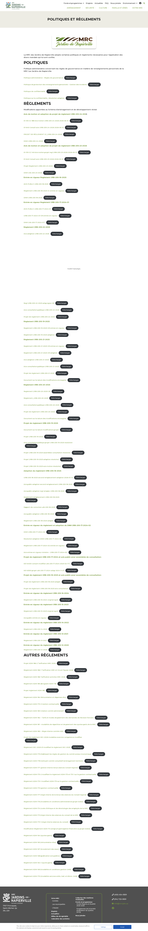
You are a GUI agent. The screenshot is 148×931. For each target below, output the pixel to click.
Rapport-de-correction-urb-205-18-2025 (39, 507)
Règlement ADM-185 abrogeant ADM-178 (40, 684)
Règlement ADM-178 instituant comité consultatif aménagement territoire (53, 761)
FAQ (106, 3)
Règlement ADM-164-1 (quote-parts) (38, 863)
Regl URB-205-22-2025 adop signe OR (39, 303)
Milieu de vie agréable (59, 916)
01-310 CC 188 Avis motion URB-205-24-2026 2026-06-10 (46, 121)
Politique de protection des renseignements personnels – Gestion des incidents (55, 84)
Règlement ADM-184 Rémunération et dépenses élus (45, 697)
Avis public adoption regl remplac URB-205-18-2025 (44, 491)
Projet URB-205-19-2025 (33, 436)
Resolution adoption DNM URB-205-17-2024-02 (43, 539)
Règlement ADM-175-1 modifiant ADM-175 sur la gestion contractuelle (51, 781)
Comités (55, 901)
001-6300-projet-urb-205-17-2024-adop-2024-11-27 (44, 570)
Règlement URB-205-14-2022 (35, 629)
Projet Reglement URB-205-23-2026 (38, 166)
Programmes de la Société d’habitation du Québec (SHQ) (86, 910)
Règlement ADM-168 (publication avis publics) (42, 856)
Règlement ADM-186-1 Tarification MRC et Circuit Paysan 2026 (48, 670)
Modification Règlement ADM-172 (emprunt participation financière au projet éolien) (57, 829)
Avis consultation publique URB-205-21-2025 (41, 366)
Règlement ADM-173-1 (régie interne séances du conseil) (46, 822)
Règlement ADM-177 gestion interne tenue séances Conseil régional (51, 768)
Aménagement (74, 8)
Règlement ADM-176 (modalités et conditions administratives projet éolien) (53, 801)
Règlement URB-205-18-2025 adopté (38, 521)
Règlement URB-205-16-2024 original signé (41, 600)
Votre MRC (137, 8)
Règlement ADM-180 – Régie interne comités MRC (44, 731)
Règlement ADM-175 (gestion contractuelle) (41, 788)
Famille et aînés (119, 8)
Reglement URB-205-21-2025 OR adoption (40, 353)
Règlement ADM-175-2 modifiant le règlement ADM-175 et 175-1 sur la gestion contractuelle (60, 774)
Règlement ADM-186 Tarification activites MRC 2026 (44, 677)
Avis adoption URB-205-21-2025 (36, 360)
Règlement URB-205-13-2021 (35, 640)
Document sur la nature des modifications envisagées (45, 380)
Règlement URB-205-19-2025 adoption (39, 335)
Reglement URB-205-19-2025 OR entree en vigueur (44, 328)
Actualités (99, 3)
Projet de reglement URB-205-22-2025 (39, 317)
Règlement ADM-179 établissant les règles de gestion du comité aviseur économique (57, 754)
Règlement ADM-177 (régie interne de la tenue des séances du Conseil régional (55, 795)
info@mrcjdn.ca (121, 904)
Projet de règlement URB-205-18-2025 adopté (42, 582)
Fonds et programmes (73, 3)
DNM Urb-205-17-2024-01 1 (34, 222)
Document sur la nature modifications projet (41, 430)
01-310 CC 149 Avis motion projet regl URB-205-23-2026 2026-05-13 (50, 152)
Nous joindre (115, 3)
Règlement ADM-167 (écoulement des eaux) (41, 849)
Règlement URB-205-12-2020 (35, 650)
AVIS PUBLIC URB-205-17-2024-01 (37, 209)
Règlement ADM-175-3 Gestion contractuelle (41, 704)
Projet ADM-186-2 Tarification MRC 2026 (40, 663)
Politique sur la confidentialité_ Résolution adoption (44, 98)
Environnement (129, 3)
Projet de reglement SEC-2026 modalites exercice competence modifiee (53, 737)
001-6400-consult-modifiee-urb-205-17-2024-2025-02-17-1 (47, 564)
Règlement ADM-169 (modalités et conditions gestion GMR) (47, 869)
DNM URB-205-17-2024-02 (34, 532)
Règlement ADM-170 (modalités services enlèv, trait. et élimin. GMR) (50, 876)
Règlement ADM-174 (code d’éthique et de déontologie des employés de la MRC (56, 808)
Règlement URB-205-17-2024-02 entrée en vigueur (44, 546)
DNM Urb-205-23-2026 (33, 173)
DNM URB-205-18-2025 (33, 198)
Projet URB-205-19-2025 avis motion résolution (42, 466)
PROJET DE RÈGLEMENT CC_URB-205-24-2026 (43, 134)
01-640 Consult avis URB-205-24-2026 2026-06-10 (44, 127)
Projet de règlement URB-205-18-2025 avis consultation (46, 588)
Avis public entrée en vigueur (35, 618)
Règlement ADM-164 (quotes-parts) (38, 835)
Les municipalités (58, 904)
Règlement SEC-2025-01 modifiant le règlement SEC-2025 (47, 747)
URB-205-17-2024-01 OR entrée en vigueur (41, 216)
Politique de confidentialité (34, 91)
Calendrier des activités (60, 919)
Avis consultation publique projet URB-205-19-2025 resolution (48, 443)
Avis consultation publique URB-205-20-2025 (42, 405)
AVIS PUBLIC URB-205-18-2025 (36, 184)
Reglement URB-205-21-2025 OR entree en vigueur (44, 346)
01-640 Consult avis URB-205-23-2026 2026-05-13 (43, 159)
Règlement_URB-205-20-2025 (36, 398)
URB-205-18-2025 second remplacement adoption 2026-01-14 (48, 477)
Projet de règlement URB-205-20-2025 (39, 412)
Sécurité (90, 8)
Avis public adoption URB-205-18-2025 (39, 514)
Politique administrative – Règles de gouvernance (43, 78)
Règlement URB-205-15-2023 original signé (41, 611)
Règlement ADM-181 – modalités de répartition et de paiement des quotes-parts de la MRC (60, 724)
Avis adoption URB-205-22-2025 (36, 234)
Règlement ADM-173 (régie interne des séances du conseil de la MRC (51, 815)
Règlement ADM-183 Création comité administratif (44, 711)
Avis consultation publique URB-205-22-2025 (41, 310)
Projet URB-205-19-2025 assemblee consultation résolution (47, 453)
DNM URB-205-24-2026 (33, 141)
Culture (103, 8)
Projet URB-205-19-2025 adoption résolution (41, 459)
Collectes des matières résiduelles (84, 898)
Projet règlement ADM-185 (34, 690)
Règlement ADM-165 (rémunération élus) (40, 842)
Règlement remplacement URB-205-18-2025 (41, 497)
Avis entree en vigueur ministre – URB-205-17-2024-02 (45, 552)
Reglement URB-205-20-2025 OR (37, 391)
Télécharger (70, 78)
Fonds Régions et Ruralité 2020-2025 (86, 905)
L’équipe (55, 908)
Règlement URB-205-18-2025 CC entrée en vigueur (44, 191)
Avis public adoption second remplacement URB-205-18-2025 (48, 484)
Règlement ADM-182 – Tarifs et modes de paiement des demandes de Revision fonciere (59, 718)
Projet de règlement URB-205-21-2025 (39, 373)
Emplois (89, 3)
